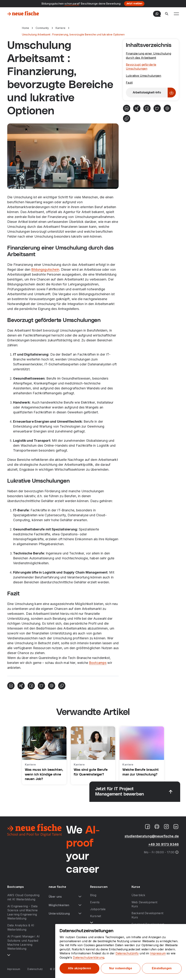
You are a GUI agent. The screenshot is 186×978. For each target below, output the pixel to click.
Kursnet (95, 916)
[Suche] (167, 14)
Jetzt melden (134, 3)
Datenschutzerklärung (88, 957)
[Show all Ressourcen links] (91, 922)
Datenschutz (35, 969)
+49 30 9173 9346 (163, 844)
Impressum (13, 969)
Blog (93, 895)
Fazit (129, 82)
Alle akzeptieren (79, 968)
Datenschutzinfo (127, 953)
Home (25, 27)
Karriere (60, 27)
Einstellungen (162, 968)
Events (95, 902)
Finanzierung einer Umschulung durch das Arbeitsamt (148, 55)
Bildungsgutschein (45, 269)
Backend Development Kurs (147, 915)
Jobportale (98, 909)
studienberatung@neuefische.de (152, 836)
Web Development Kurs (144, 904)
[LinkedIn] (11, 685)
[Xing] (21, 685)
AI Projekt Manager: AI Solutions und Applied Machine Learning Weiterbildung (23, 942)
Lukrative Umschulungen (143, 75)
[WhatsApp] (157, 13)
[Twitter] (41, 685)
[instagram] (166, 826)
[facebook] (147, 826)
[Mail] (51, 685)
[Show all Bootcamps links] (8, 955)
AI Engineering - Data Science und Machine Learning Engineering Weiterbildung (22, 912)
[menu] (176, 14)
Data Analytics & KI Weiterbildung (20, 927)
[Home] (23, 14)
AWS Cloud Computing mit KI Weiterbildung (23, 897)
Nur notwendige (120, 968)
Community (42, 27)
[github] (157, 826)
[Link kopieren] (61, 685)
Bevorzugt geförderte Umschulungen (141, 66)
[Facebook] (31, 685)
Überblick (138, 895)
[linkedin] (176, 826)
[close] (170, 791)
